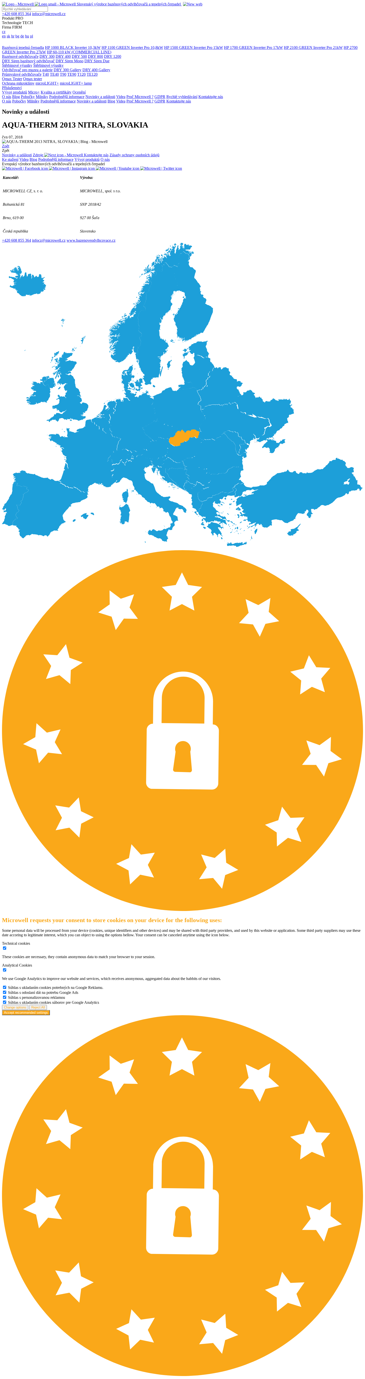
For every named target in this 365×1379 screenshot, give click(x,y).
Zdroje (38, 155)
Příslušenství (12, 88)
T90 (63, 74)
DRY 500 (79, 56)
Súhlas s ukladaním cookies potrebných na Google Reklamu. (55, 987)
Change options (15, 1007)
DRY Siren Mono (69, 61)
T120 (81, 74)
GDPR (159, 97)
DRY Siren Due (97, 61)
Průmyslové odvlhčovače (21, 74)
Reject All (38, 1007)
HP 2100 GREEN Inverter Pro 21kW (313, 47)
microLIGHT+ (47, 83)
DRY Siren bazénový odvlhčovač (28, 61)
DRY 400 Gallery (96, 70)
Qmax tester (32, 79)
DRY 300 (47, 56)
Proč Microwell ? (139, 97)
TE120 (92, 74)
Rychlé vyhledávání (181, 97)
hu (27, 36)
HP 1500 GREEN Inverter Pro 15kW (193, 47)
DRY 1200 (112, 56)
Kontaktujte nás (210, 97)
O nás (6, 97)
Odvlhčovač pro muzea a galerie (27, 70)
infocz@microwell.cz (49, 240)
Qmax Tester (12, 79)
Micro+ (34, 92)
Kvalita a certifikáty (56, 92)
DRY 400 (63, 56)
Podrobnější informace (66, 97)
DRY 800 (95, 56)
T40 (45, 74)
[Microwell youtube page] (118, 168)
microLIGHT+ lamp (76, 83)
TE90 (71, 74)
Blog (16, 97)
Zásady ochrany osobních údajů (134, 155)
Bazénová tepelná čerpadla (23, 47)
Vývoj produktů (14, 92)
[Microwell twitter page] (161, 168)
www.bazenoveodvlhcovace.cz (91, 240)
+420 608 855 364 (16, 240)
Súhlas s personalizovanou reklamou (36, 997)
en (4, 36)
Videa (120, 97)
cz (3, 32)
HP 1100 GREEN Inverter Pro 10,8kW (132, 47)
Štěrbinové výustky (17, 65)
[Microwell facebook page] (25, 168)
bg (17, 36)
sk (8, 36)
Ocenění (79, 92)
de (22, 36)
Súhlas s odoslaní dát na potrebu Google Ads (43, 992)
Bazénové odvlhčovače (20, 56)
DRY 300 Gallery (67, 70)
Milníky (42, 97)
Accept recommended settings (26, 1012)
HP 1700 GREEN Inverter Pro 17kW (253, 47)
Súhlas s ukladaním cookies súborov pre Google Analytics (53, 1002)
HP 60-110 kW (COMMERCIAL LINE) (79, 52)
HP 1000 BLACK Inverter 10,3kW (73, 47)
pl (31, 36)
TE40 (54, 74)
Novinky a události (100, 97)
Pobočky (28, 97)
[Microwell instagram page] (72, 168)
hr (12, 36)
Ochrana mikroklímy (18, 83)
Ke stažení (10, 159)
